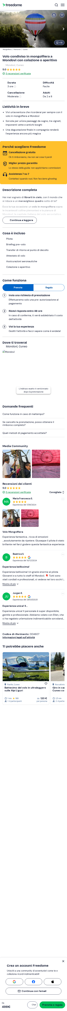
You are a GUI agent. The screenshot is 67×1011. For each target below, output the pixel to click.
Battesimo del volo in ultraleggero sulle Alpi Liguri (25, 689)
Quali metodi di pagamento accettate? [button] (24, 433)
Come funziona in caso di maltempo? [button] (23, 414)
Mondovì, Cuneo (15, 65)
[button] (32, 1004)
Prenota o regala (52, 1004)
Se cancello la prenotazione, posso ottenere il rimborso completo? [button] (28, 423)
